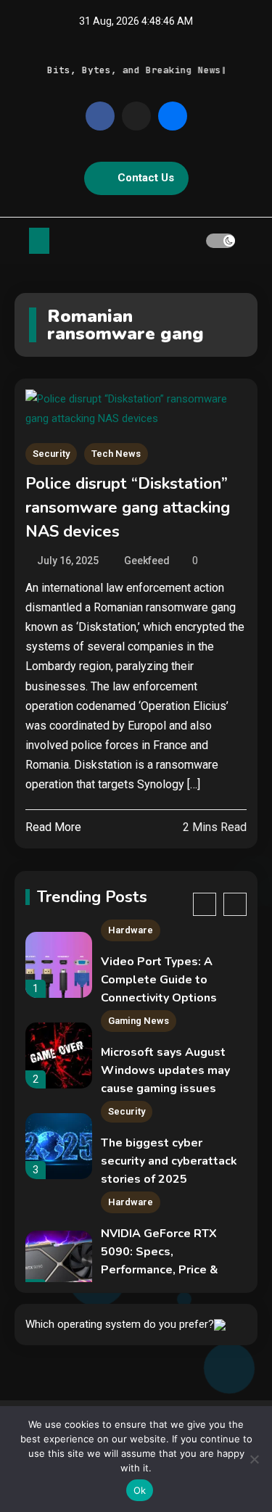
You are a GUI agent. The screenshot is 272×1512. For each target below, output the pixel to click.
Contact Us (146, 177)
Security (51, 453)
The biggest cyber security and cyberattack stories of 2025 (169, 1161)
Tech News (116, 453)
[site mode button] (220, 241)
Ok (140, 1490)
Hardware (130, 930)
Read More (53, 827)
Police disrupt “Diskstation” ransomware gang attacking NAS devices (127, 507)
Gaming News (138, 1020)
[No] (254, 1459)
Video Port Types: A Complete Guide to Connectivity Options (159, 980)
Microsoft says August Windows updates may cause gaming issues (165, 1070)
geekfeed (147, 560)
